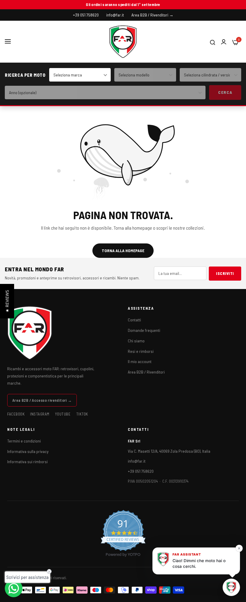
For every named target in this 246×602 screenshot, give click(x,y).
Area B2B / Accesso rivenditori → (42, 400)
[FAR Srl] (123, 41)
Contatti (134, 319)
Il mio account (140, 361)
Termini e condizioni (24, 440)
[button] (7, 301)
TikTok (82, 414)
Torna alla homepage (123, 250)
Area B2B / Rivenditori (146, 371)
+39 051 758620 (141, 471)
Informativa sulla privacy (28, 451)
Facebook (16, 414)
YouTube (63, 414)
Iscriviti (225, 273)
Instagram (40, 414)
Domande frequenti (144, 330)
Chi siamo (136, 340)
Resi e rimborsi (141, 351)
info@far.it (137, 460)
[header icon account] (223, 41)
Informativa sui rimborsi (27, 461)
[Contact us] (13, 588)
